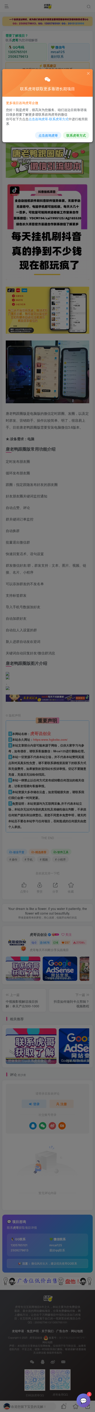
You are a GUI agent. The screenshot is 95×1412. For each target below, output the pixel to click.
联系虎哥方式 (76, 135)
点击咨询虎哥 (48, 135)
